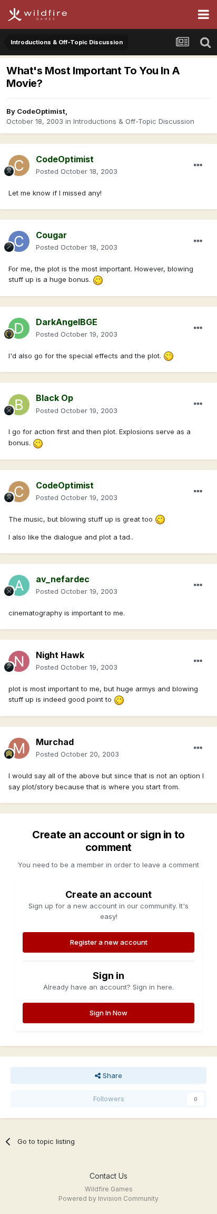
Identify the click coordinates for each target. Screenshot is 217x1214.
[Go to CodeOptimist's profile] (18, 165)
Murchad (55, 742)
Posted (76, 171)
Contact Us (108, 1175)
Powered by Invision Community (108, 1198)
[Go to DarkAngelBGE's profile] (18, 328)
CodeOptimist (41, 111)
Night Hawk (60, 655)
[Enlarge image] (98, 279)
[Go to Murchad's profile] (18, 748)
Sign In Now (108, 1013)
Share (111, 1075)
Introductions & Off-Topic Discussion (133, 121)
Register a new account (108, 942)
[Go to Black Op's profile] (18, 404)
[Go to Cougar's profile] (18, 241)
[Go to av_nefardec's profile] (18, 585)
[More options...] (198, 165)
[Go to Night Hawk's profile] (18, 661)
